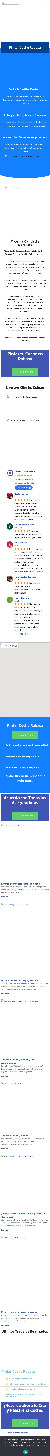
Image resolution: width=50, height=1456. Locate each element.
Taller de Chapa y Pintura (14, 1135)
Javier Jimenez (21, 598)
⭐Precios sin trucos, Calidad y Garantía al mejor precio (24, 1395)
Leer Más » (5, 897)
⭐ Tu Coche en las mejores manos (21, 1389)
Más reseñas (25, 633)
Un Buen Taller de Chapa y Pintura (19, 980)
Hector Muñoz (21, 494)
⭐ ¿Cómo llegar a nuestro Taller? (20, 1378)
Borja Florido (20, 542)
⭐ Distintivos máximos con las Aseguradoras (26, 1384)
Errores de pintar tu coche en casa (19, 1312)
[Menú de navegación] (45, 4)
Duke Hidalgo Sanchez (25, 577)
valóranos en (22, 487)
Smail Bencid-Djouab (24, 524)
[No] (46, 1446)
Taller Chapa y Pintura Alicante (14, 1433)
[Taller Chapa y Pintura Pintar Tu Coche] (10, 4)
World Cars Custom (25, 471)
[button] (4, 1349)
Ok (26, 1452)
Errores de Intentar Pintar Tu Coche (20, 883)
